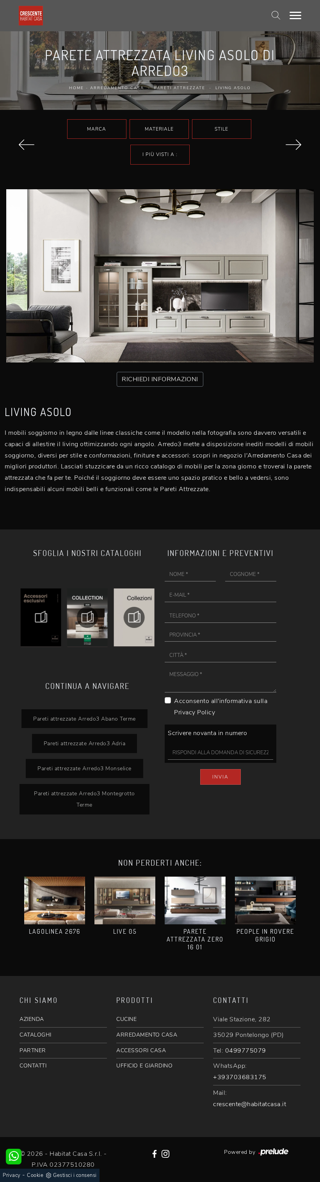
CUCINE (126, 1019)
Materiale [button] (159, 129)
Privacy (12, 1175)
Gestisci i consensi (75, 1175)
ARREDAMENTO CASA (146, 1035)
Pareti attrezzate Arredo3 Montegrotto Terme (84, 799)
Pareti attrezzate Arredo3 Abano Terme (84, 719)
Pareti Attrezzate (179, 88)
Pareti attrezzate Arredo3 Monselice (84, 768)
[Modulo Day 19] (27, 144)
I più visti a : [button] (160, 154)
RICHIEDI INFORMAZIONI (160, 379)
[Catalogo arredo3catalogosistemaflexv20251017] (134, 617)
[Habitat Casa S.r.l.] (31, 16)
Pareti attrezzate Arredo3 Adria (85, 743)
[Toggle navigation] (295, 16)
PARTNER (33, 1050)
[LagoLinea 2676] (54, 901)
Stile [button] (221, 129)
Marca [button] (96, 129)
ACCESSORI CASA (141, 1050)
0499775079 (245, 1050)
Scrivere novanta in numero (207, 733)
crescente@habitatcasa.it (249, 1104)
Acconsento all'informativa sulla (220, 707)
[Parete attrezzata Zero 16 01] (195, 901)
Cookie (35, 1175)
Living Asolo (233, 88)
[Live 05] (124, 901)
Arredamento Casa (117, 88)
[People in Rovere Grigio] (265, 901)
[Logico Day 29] (293, 144)
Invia (220, 777)
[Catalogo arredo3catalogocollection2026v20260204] (41, 617)
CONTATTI (33, 1065)
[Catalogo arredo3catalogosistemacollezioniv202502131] (87, 617)
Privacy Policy (194, 712)
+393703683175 (240, 1077)
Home (76, 88)
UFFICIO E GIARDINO (144, 1065)
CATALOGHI (36, 1035)
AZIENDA (32, 1019)
